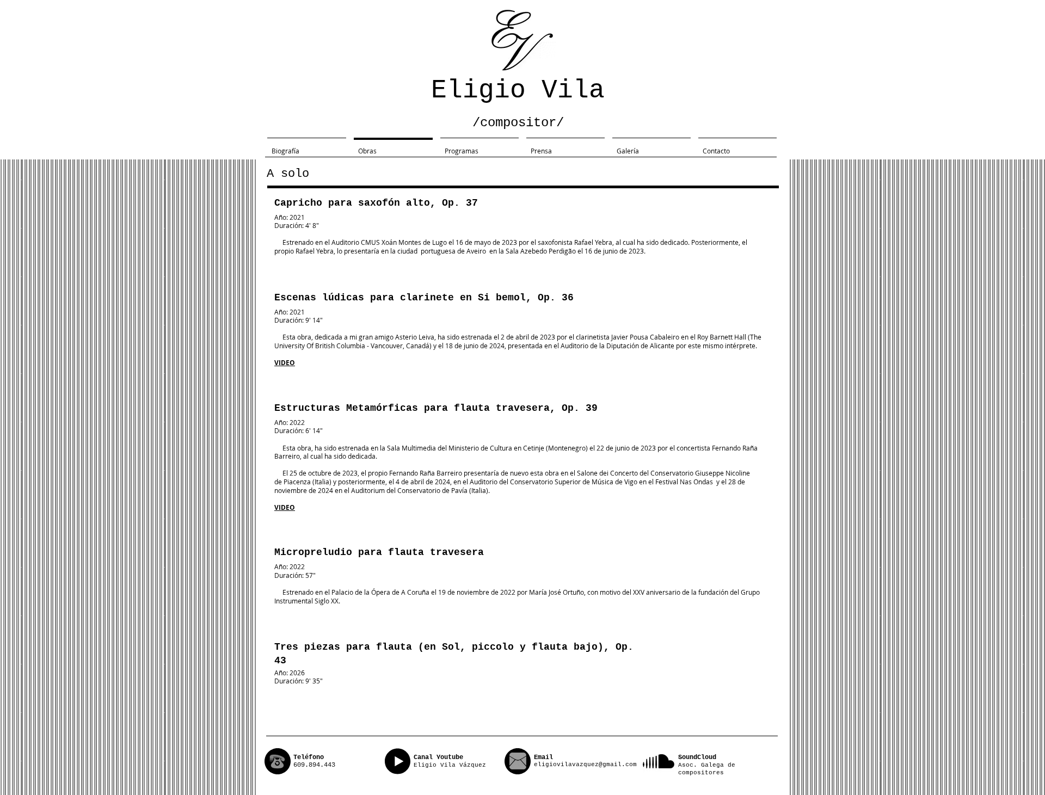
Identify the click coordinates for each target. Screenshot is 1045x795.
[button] (306, 146)
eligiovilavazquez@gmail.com (585, 764)
